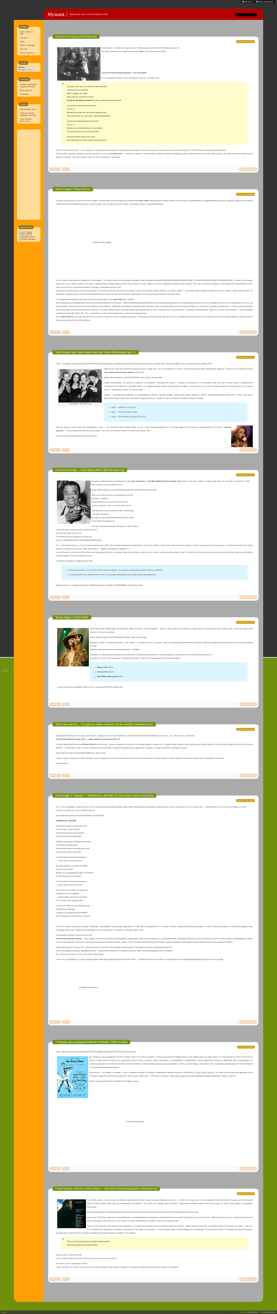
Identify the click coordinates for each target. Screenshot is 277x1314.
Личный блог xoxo (28, 109)
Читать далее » (84, 320)
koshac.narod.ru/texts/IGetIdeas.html (87, 540)
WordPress (252, 1312)
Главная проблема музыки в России (28, 85)
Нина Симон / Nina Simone (72, 189)
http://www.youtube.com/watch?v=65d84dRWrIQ (109, 585)
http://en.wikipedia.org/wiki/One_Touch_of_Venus (216, 1076)
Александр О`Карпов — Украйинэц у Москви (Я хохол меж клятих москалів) (104, 795)
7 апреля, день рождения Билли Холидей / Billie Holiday (91, 1041)
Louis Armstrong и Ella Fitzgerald (76, 36)
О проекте (24, 94)
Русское (23, 49)
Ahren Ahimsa (270, 1312)
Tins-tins (23, 38)
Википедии (230, 1064)
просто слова (137, 585)
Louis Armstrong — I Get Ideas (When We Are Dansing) (89, 469)
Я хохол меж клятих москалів (146, 736)
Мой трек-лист (26, 90)
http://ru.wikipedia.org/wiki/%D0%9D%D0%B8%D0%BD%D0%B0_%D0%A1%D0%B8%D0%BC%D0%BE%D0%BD (187, 280)
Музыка (56, 14)
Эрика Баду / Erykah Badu (71, 617)
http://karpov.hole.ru (88, 951)
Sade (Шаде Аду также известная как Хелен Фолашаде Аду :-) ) (95, 352)
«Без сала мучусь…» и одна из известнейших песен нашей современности (104, 724)
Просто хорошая (27, 45)
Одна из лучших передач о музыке (28, 114)
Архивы (21, 67)
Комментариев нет (248, 169)
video (22, 41)
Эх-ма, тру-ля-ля (27, 53)
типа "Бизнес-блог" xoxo (26, 120)
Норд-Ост (168, 947)
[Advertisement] (27, 175)
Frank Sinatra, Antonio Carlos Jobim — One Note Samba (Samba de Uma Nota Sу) (106, 1188)
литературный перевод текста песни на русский (203, 959)
